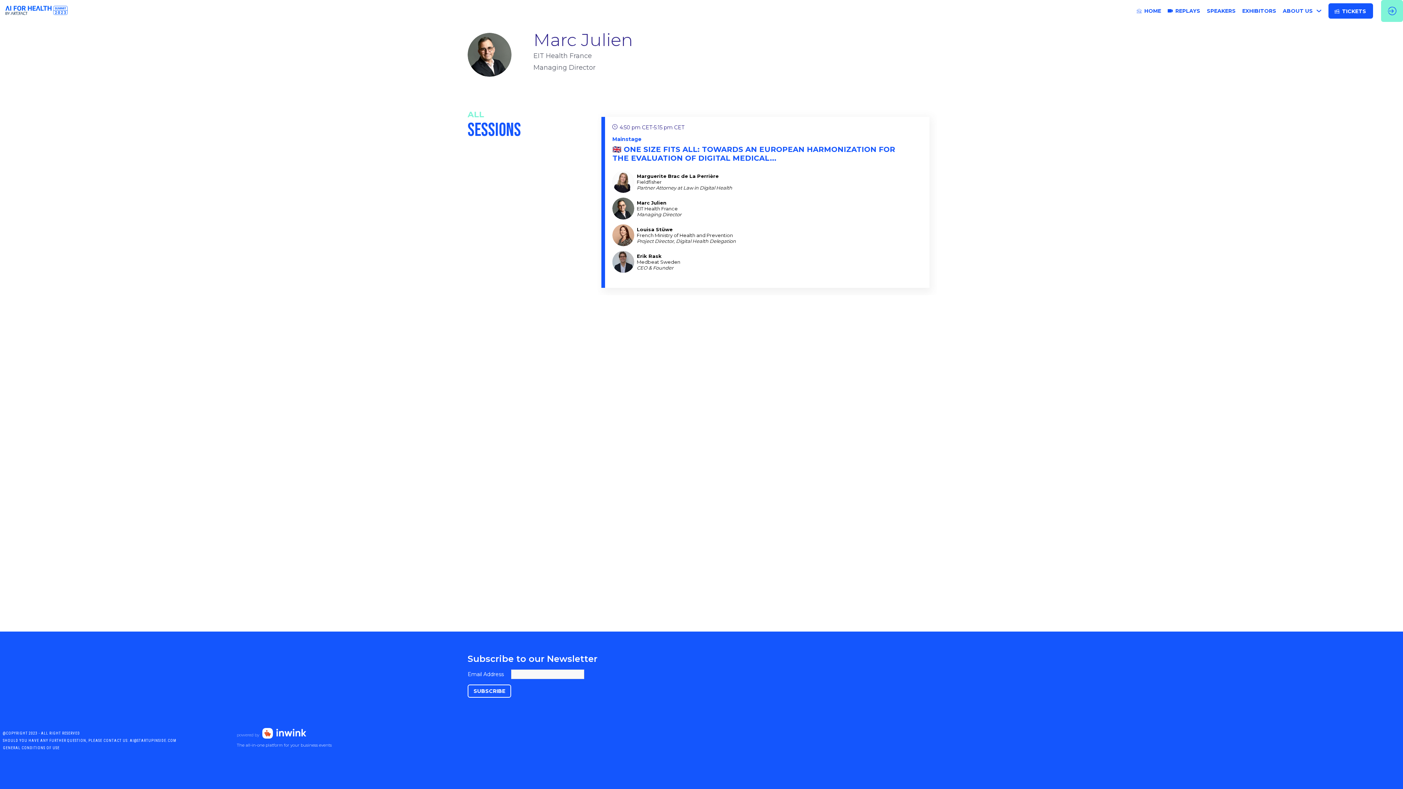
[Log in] (1392, 11)
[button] (1350, 11)
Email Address (486, 674)
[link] (1148, 11)
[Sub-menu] (1318, 11)
